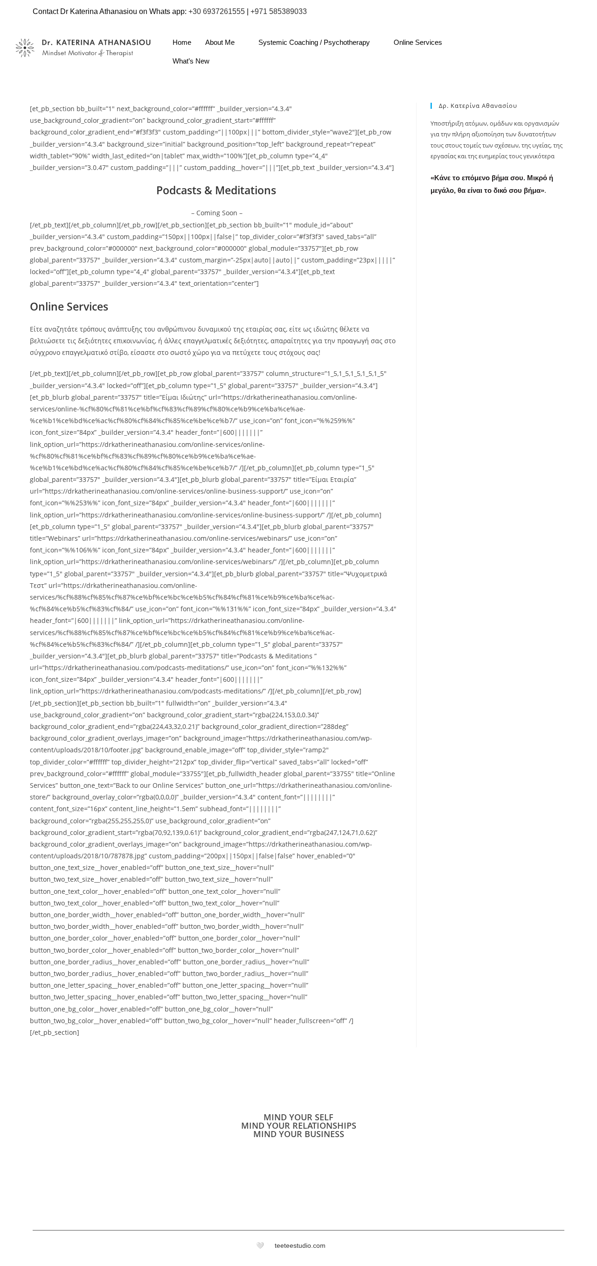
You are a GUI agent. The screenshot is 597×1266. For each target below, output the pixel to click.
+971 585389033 (278, 11)
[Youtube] (568, 58)
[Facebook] (512, 58)
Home (182, 42)
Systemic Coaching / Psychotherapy (314, 42)
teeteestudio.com (300, 1245)
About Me (220, 42)
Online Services (418, 42)
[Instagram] (531, 58)
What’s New (191, 61)
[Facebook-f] (547, 1248)
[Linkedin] (549, 58)
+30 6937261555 (216, 11)
